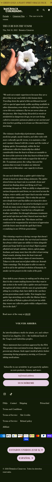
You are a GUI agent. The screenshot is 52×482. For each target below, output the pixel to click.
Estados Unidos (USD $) (24, 450)
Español (25, 458)
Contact (13, 403)
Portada (6, 16)
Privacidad (44, 403)
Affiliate (6, 427)
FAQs (5, 403)
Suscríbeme (26, 383)
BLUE (27, 314)
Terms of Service (10, 415)
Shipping (23, 403)
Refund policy (26, 421)
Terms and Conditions (12, 409)
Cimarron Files (19, 16)
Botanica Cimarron (17, 469)
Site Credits (25, 415)
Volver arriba (26, 323)
